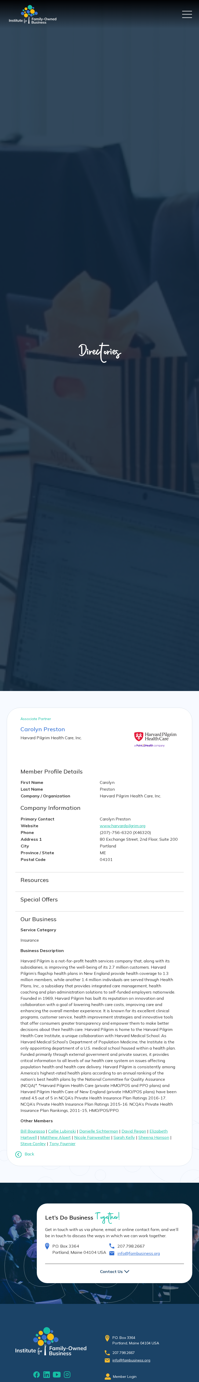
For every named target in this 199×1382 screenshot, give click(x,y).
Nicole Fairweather (92, 1137)
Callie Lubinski (62, 1131)
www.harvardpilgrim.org (122, 825)
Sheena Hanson (153, 1137)
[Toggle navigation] (187, 14)
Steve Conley (33, 1143)
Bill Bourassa (32, 1131)
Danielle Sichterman (98, 1131)
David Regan (134, 1131)
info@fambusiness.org (138, 1253)
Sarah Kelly (124, 1137)
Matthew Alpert (55, 1137)
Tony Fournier (62, 1143)
